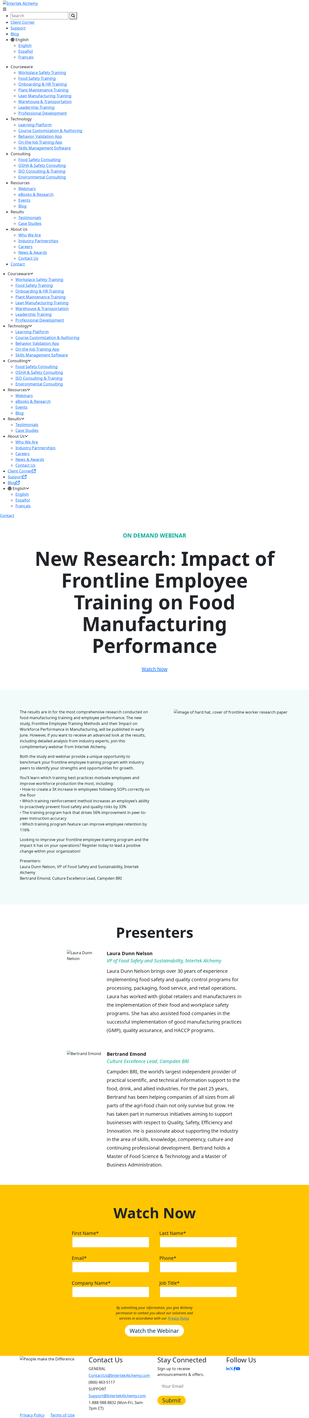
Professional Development (42, 113)
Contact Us (28, 258)
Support (18, 28)
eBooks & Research (36, 194)
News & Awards (32, 252)
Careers (25, 246)
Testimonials (29, 217)
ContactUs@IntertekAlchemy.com (119, 1375)
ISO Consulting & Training (41, 171)
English (25, 45)
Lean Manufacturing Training (44, 95)
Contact (18, 264)
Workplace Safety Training (42, 72)
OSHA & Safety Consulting (42, 165)
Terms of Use (62, 1415)
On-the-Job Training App (40, 142)
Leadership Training (36, 107)
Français (26, 57)
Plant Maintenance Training (43, 90)
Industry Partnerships (38, 241)
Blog (15, 34)
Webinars (27, 188)
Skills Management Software (44, 148)
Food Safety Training (37, 78)
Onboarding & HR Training (42, 84)
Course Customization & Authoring (50, 130)
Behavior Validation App (40, 136)
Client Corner (23, 22)
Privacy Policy (178, 1318)
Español (25, 51)
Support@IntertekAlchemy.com (117, 1395)
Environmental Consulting (42, 177)
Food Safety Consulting (39, 159)
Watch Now (155, 669)
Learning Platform (35, 124)
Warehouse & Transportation (45, 101)
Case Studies (30, 223)
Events (24, 200)
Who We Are (29, 235)
